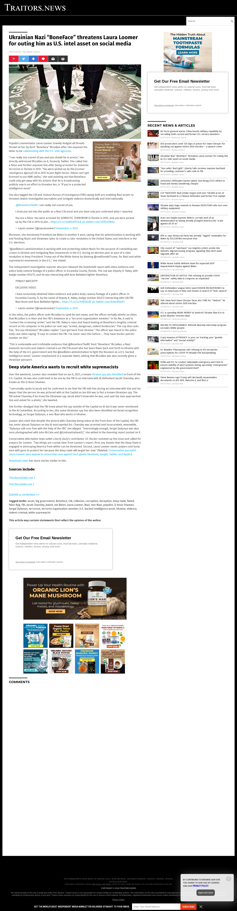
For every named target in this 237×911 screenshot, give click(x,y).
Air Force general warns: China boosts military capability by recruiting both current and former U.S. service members (191, 133)
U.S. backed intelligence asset (97, 508)
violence (132, 508)
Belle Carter (33, 51)
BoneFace (61, 501)
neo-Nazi (96, 504)
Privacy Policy (118, 900)
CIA (70, 501)
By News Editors (178, 150)
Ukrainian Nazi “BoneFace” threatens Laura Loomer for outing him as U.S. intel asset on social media (194, 157)
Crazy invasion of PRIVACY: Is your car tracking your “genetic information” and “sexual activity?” (191, 339)
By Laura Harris (178, 199)
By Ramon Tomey (179, 212)
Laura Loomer (75, 504)
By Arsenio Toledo (179, 138)
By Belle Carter (178, 162)
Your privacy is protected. (25, 562)
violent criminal (18, 512)
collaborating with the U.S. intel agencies (47, 151)
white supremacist (39, 512)
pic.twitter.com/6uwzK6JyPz (108, 301)
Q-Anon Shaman (124, 504)
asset (31, 501)
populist (108, 504)
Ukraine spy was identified (107, 374)
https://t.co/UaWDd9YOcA (65, 221)
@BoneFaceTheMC (27, 205)
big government (44, 501)
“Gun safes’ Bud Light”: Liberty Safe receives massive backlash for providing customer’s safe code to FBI (192, 170)
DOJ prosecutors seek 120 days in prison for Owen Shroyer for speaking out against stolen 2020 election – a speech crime (192, 145)
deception (105, 501)
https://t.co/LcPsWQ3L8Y (76, 301)
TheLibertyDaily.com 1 (22, 477)
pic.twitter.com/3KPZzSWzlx (98, 221)
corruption (91, 501)
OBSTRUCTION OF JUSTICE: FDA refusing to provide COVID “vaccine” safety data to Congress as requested (190, 277)
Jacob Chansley (35, 504)
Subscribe (188, 906)
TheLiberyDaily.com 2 (21, 484)
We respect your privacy (102, 884)
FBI (23, 504)
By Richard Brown (180, 319)
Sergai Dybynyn (18, 508)
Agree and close (205, 892)
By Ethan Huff (178, 242)
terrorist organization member (60, 508)
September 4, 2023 (67, 228)
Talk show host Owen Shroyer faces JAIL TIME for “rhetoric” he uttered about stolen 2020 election (192, 302)
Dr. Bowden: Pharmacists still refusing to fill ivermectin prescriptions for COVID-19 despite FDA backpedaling (188, 351)
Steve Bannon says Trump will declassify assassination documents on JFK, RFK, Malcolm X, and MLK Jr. (188, 379)
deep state (119, 501)
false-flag (14, 504)
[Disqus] (75, 726)
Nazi (87, 504)
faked (130, 501)
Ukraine (120, 508)
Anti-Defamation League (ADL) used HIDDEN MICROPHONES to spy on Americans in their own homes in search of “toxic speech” (193, 289)
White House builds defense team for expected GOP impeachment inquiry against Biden (187, 265)
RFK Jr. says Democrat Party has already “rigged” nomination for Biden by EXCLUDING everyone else (193, 237)
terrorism (34, 508)
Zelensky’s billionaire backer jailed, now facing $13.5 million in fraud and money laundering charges (192, 182)
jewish (49, 504)
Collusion (79, 501)
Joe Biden (60, 504)
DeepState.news (18, 460)
